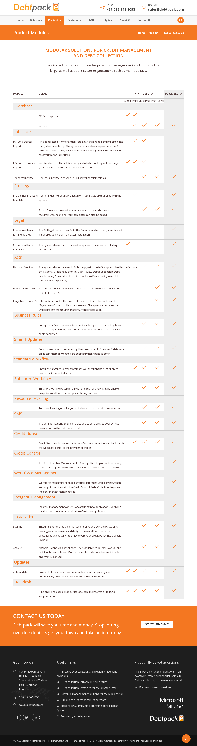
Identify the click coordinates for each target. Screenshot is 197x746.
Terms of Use (79, 740)
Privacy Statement (59, 740)
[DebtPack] (36, 7)
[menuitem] (20, 20)
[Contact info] (186, 738)
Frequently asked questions (77, 716)
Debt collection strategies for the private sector (88, 688)
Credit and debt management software (83, 700)
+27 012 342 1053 (121, 9)
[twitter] (26, 717)
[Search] (180, 20)
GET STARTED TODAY (157, 624)
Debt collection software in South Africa (84, 682)
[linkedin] (36, 717)
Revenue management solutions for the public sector (92, 694)
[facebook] (17, 717)
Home (141, 33)
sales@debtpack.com (166, 9)
